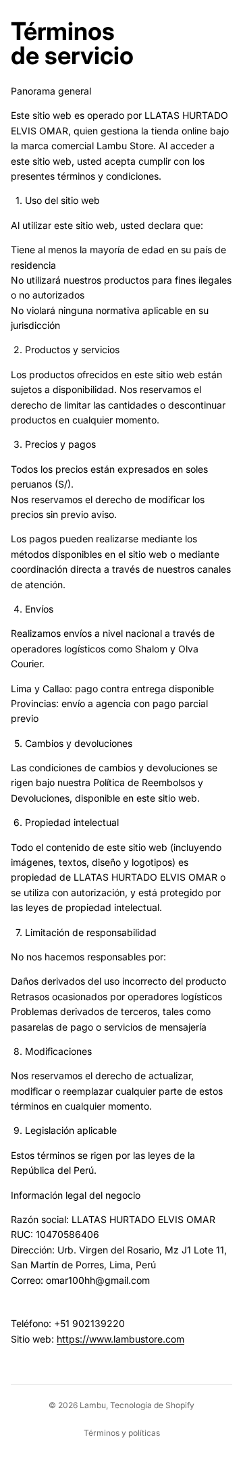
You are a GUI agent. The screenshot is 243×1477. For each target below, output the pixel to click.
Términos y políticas (122, 1433)
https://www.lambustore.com (120, 1339)
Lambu (93, 1405)
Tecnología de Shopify (152, 1405)
